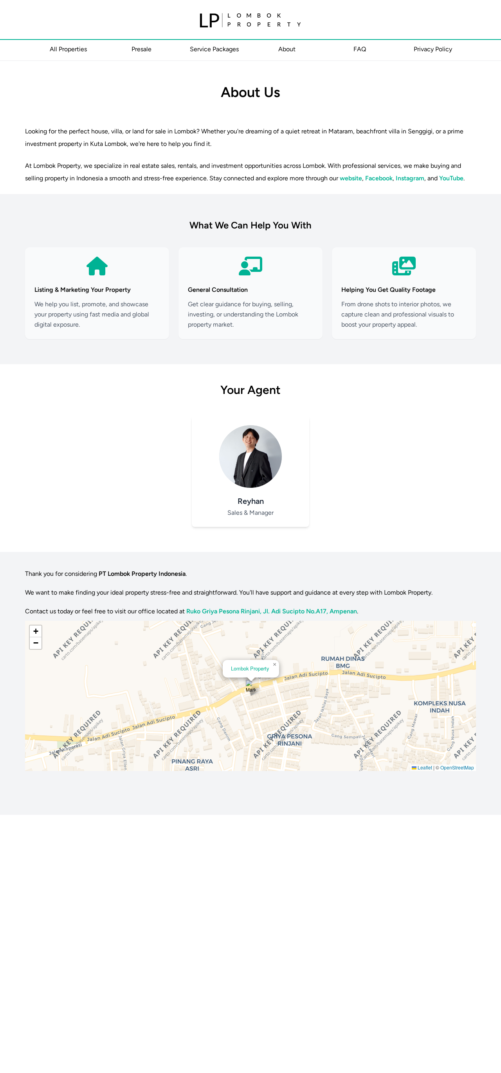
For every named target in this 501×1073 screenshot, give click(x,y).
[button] (251, 688)
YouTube (451, 178)
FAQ (359, 49)
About (287, 49)
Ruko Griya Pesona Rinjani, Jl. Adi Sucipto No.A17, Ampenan (271, 611)
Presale (141, 49)
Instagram (410, 178)
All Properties (68, 49)
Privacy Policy (433, 49)
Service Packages (214, 49)
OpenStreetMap (457, 767)
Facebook (379, 178)
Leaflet (424, 767)
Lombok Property (250, 668)
